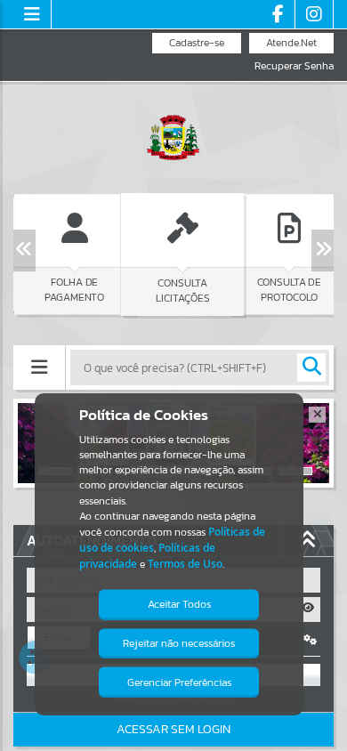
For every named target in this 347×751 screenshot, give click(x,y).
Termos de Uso (185, 563)
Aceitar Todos (179, 604)
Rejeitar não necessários (179, 643)
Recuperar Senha (294, 66)
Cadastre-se (196, 43)
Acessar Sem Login (173, 729)
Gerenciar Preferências (179, 682)
